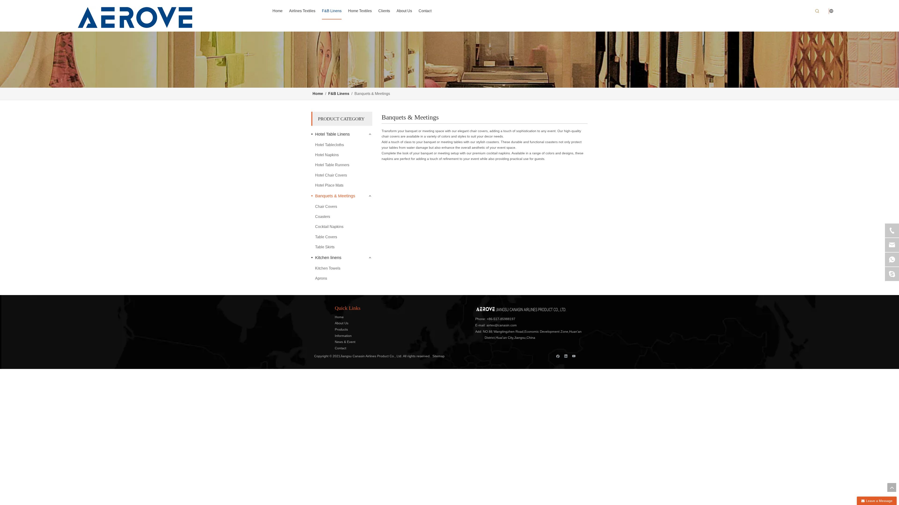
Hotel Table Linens (332, 134)
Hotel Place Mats (329, 185)
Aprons (321, 278)
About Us (341, 323)
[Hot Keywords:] (817, 11)
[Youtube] (574, 356)
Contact (340, 348)
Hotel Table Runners (332, 165)
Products (341, 329)
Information (343, 336)
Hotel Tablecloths (329, 145)
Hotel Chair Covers (331, 175)
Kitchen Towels (327, 268)
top (891, 487)
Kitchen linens (328, 257)
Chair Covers (326, 207)
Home (339, 317)
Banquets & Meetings (335, 196)
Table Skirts (325, 247)
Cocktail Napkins (329, 227)
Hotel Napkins (327, 155)
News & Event (345, 342)
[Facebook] (558, 356)
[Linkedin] (566, 356)
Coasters (322, 217)
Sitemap (438, 356)
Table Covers (326, 237)
